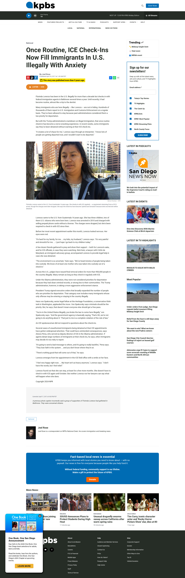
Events (133, 22)
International (95, 28)
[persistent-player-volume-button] (35, 15)
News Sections (111, 28)
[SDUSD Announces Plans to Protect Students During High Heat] (75, 502)
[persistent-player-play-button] (28, 15)
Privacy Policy (72, 565)
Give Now (152, 5)
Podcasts (104, 22)
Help (143, 22)
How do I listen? (102, 557)
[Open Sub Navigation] (44, 22)
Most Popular (134, 279)
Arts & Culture (75, 22)
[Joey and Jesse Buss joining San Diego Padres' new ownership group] (42, 502)
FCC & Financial (73, 553)
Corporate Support (133, 542)
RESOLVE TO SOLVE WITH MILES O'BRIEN (141, 269)
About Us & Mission (74, 542)
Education (63, 514)
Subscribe (143, 135)
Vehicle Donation (132, 561)
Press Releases (73, 561)
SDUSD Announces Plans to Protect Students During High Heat (75, 519)
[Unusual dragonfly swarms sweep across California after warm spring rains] (109, 502)
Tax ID (129, 557)
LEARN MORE (24, 566)
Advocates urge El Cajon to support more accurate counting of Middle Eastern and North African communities (142, 353)
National (81, 28)
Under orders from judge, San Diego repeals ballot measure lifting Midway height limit (142, 309)
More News (32, 490)
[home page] (40, 6)
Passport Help (102, 561)
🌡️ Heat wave (134, 51)
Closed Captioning (103, 546)
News (40, 22)
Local (70, 28)
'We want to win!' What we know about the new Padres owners (140, 329)
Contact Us (101, 550)
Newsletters (72, 546)
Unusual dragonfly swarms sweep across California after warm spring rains (109, 519)
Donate (92, 479)
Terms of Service (73, 573)
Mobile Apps (72, 557)
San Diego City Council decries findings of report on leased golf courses (140, 340)
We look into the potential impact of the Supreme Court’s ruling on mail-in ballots (142, 189)
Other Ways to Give (133, 553)
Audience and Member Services (107, 542)
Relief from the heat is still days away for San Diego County (143, 320)
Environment (97, 514)
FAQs (99, 553)
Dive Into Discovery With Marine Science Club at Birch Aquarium (140, 230)
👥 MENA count (135, 55)
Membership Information (135, 550)
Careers (70, 550)
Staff (69, 569)
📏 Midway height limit (138, 47)
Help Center (101, 565)
